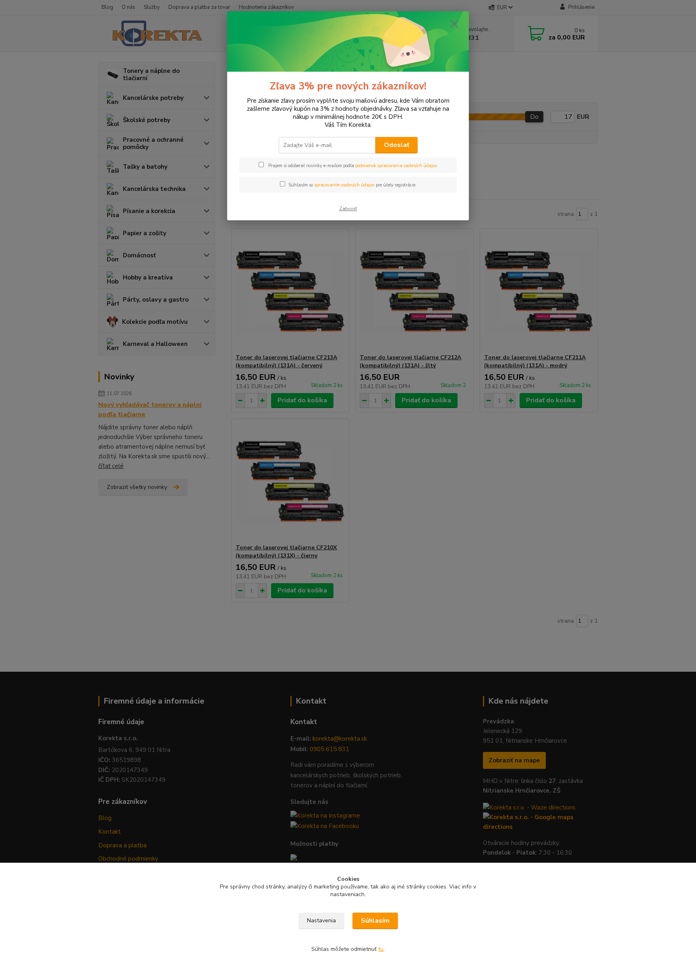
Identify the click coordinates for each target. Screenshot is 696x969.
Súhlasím (375, 920)
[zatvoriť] (454, 23)
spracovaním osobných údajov (344, 185)
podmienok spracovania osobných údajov (396, 166)
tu (380, 949)
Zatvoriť (348, 208)
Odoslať (396, 145)
